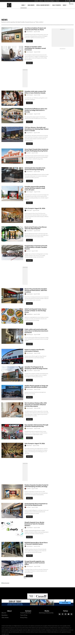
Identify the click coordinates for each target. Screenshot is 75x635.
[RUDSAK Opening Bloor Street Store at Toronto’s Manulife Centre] (12, 549)
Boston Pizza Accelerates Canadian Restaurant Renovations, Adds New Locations (36, 290)
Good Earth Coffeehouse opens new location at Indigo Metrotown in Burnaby (36, 110)
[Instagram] (72, 1)
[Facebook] (67, 1)
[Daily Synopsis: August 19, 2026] (12, 450)
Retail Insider (29, 210)
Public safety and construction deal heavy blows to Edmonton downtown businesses (36, 331)
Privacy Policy (23, 617)
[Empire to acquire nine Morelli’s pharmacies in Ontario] (12, 356)
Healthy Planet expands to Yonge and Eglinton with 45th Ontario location (36, 386)
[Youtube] (68, 614)
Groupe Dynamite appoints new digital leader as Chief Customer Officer (35, 562)
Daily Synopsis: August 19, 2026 (35, 443)
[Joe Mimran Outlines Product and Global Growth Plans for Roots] (12, 34)
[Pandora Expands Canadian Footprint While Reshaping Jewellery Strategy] (12, 491)
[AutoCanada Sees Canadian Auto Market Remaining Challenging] (12, 174)
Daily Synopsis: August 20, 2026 (35, 208)
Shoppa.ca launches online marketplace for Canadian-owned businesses (35, 48)
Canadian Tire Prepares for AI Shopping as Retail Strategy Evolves (36, 367)
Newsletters (5, 615)
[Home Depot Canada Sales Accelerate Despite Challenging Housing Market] (12, 156)
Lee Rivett (28, 152)
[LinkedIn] (66, 1)
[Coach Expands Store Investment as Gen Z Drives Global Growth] (12, 510)
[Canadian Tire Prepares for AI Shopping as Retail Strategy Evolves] (12, 373)
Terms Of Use (23, 615)
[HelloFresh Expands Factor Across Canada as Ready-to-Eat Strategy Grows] (12, 315)
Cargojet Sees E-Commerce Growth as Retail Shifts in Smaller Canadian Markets (36, 247)
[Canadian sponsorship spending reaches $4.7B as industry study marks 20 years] (12, 193)
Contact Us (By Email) (25, 612)
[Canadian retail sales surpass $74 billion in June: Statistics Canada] (12, 98)
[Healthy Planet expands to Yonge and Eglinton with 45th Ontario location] (12, 392)
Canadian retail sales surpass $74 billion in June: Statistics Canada (35, 92)
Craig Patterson (30, 31)
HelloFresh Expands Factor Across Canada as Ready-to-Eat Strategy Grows (36, 310)
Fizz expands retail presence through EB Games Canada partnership (36, 425)
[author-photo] (26, 31)
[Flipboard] (69, 1)
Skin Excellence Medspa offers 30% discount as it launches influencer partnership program (36, 404)
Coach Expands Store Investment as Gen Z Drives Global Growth (36, 504)
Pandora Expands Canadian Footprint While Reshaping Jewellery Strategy (36, 485)
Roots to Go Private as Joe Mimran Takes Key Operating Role (36, 227)
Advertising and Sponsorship (46, 612)
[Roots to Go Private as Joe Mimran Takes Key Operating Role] (12, 233)
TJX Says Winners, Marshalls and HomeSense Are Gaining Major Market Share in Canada (36, 129)
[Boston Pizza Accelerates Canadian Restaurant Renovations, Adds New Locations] (12, 295)
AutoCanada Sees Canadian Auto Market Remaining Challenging (35, 168)
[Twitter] (71, 1)
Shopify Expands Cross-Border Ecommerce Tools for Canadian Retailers (34, 524)
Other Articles (5, 617)
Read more (29, 41)
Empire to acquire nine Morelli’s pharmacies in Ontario (34, 350)
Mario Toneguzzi (30, 51)
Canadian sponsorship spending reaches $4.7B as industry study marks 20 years (35, 188)
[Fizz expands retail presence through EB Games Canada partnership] (12, 431)
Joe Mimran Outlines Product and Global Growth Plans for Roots (35, 28)
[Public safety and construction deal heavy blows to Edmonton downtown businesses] (12, 336)
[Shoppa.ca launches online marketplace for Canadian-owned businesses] (12, 53)
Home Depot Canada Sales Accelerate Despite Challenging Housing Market (36, 150)
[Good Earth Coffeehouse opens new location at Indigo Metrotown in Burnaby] (12, 115)
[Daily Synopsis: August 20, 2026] (12, 215)
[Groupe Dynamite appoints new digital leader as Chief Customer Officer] (12, 568)
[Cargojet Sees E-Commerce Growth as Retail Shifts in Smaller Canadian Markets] (12, 252)
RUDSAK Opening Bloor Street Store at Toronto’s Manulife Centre (36, 543)
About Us (4, 612)
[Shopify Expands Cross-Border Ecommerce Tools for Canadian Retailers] (12, 529)
